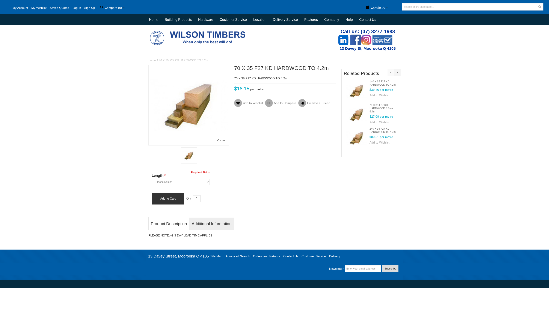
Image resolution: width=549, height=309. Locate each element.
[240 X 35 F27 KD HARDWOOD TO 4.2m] (356, 138)
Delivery (334, 256)
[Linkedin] (343, 37)
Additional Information (212, 223)
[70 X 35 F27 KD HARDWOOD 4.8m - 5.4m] (356, 114)
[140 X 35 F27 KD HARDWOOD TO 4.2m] (356, 90)
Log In (76, 7)
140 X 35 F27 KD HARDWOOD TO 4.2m (383, 83)
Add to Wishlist (379, 95)
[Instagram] (366, 37)
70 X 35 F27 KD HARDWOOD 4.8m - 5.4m (381, 108)
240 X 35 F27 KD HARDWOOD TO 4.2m (383, 130)
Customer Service (314, 256)
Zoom (221, 140)
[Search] (539, 6)
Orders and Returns (266, 256)
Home (152, 60)
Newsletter (336, 268)
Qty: (189, 198)
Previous (391, 72)
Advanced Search (238, 256)
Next (397, 72)
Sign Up (89, 7)
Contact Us (367, 19)
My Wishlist (39, 7)
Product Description (169, 223)
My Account (20, 7)
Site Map (216, 256)
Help (349, 19)
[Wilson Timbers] (199, 31)
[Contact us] (382, 37)
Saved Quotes (59, 7)
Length (159, 176)
